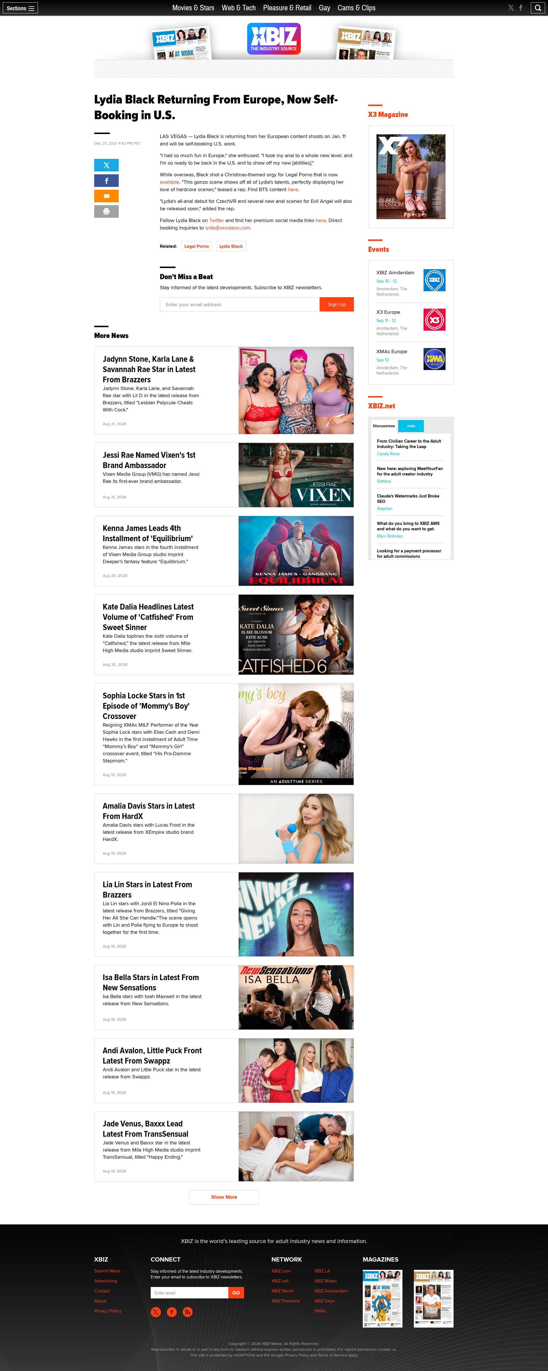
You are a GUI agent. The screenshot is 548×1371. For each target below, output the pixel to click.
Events (378, 249)
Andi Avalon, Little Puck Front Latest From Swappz (152, 1055)
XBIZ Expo (324, 1301)
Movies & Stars (193, 8)
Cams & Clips (357, 8)
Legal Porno (196, 246)
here (293, 189)
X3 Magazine (388, 114)
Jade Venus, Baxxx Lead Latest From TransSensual (145, 1128)
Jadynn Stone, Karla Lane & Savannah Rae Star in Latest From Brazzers (149, 369)
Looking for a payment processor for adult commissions (409, 553)
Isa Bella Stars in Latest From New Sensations (151, 982)
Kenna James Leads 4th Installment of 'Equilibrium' (148, 533)
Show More (224, 1197)
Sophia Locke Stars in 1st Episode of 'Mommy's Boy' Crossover (146, 705)
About (100, 1301)
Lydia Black (231, 246)
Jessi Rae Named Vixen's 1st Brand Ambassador (149, 460)
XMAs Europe (391, 351)
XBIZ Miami (325, 1281)
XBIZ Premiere (285, 1301)
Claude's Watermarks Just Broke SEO (408, 499)
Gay (324, 8)
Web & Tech (239, 8)
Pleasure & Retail (287, 8)
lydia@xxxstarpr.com (227, 227)
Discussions (384, 426)
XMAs (320, 1311)
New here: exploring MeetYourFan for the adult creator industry (410, 471)
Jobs (411, 426)
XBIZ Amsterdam (395, 272)
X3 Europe (388, 311)
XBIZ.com (281, 1271)
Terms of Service (332, 1355)
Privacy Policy (108, 1311)
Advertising (105, 1281)
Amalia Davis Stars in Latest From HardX (149, 811)
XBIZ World (282, 1291)
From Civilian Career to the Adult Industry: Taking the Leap (409, 444)
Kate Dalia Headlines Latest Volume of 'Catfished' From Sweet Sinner (148, 616)
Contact (102, 1291)
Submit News (107, 1271)
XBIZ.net (381, 405)
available (169, 181)
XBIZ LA (322, 1271)
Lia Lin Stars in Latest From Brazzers (147, 889)
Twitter (216, 220)
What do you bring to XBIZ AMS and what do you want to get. (408, 526)
